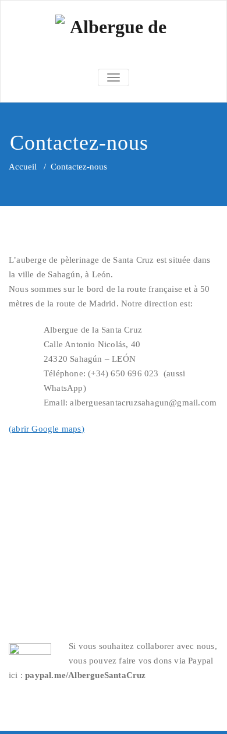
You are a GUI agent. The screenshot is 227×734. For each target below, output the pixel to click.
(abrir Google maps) (46, 428)
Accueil (23, 166)
